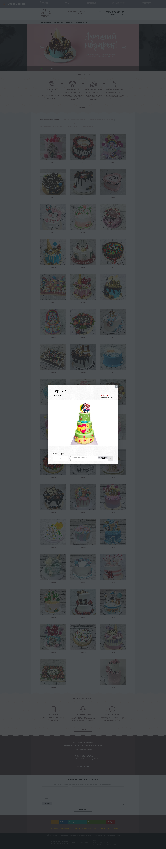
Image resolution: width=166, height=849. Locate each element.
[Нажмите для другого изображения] (103, 457)
